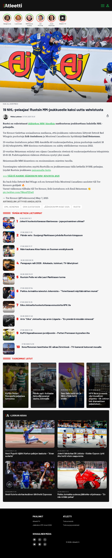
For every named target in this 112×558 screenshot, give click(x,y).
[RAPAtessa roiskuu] (29, 18)
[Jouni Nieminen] (51, 18)
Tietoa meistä (68, 521)
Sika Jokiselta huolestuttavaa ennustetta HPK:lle (45, 305)
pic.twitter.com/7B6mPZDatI (18, 192)
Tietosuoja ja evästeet (71, 525)
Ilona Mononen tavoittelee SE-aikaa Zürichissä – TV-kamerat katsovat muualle (62, 346)
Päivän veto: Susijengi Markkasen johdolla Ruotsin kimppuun (51, 235)
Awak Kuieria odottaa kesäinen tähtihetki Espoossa (28, 494)
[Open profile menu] (107, 5)
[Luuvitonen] (18, 18)
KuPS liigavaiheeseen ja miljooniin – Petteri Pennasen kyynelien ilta (55, 333)
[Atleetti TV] (62, 18)
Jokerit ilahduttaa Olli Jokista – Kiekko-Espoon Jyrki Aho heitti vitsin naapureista (80, 454)
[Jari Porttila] (40, 18)
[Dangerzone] (7, 18)
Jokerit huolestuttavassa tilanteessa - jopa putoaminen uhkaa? (52, 221)
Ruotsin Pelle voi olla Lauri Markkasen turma (42, 277)
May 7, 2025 (42, 198)
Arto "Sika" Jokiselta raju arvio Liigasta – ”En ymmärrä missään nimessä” (57, 319)
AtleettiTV (36, 521)
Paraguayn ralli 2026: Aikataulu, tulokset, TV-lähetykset (49, 263)
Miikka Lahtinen (16, 117)
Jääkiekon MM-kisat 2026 (42, 525)
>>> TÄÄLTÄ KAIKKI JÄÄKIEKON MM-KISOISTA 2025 (31, 175)
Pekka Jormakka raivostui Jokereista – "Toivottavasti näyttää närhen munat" (59, 291)
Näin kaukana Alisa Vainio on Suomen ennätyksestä (46, 249)
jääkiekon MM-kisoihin (41, 123)
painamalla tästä (41, 170)
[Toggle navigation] (102, 5)
